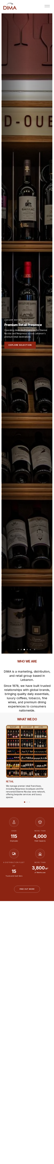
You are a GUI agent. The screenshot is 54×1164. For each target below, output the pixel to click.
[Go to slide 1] (24, 802)
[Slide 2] (21, 649)
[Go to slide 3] (29, 802)
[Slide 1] (18, 649)
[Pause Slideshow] (34, 649)
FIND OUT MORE (27, 889)
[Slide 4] (27, 649)
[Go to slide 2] (27, 802)
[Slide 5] (30, 649)
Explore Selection (20, 345)
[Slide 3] (24, 649)
